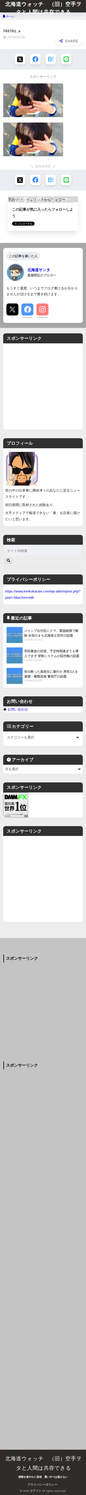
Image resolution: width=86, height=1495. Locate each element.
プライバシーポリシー (42, 1484)
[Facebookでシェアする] (35, 59)
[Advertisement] (43, 386)
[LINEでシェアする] (66, 59)
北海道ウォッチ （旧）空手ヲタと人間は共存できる (43, 8)
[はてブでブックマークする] (51, 59)
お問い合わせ (18, 709)
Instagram (42, 317)
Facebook (27, 317)
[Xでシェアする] (20, 59)
